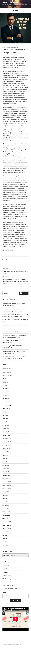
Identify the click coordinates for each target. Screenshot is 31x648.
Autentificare (5, 569)
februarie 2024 (6, 432)
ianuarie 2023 (6, 475)
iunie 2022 (5, 498)
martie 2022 (5, 508)
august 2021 (5, 532)
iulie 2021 (5, 535)
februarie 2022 (6, 512)
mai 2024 (4, 422)
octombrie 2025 (6, 372)
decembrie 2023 (6, 438)
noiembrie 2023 (6, 442)
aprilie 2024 (5, 425)
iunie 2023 (5, 458)
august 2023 (5, 452)
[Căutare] (23, 293)
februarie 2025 (6, 395)
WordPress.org (6, 579)
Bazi (6, 259)
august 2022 (5, 492)
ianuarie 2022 (6, 515)
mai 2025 (4, 385)
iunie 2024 (5, 418)
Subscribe (15, 600)
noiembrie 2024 (6, 405)
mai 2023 (4, 462)
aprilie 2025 (5, 388)
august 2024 (5, 412)
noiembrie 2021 (6, 522)
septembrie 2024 (6, 408)
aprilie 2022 (5, 505)
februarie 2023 (6, 472)
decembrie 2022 (6, 478)
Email (4, 592)
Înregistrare (5, 565)
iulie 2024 (5, 415)
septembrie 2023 (6, 448)
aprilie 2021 (5, 545)
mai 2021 (4, 541)
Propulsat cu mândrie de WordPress (11, 644)
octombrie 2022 (6, 485)
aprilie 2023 (5, 465)
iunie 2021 (5, 538)
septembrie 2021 (6, 528)
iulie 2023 (5, 455)
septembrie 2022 (6, 488)
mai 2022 (4, 502)
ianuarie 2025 (6, 398)
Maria (16, 47)
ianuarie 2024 (6, 435)
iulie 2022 (5, 495)
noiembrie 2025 (6, 368)
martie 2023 (5, 468)
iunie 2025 (5, 382)
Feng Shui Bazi (11, 2)
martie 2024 (5, 428)
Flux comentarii (6, 575)
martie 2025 (5, 392)
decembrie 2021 (6, 518)
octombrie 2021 (6, 525)
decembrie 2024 (6, 402)
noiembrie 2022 (6, 482)
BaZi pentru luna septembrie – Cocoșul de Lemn (15, 325)
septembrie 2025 (6, 375)
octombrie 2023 (6, 445)
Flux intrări (5, 572)
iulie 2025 (5, 378)
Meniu (16, 10)
